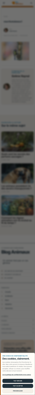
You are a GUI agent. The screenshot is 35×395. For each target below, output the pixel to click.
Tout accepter (18, 386)
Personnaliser (18, 391)
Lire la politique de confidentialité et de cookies (16, 374)
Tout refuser (17, 381)
